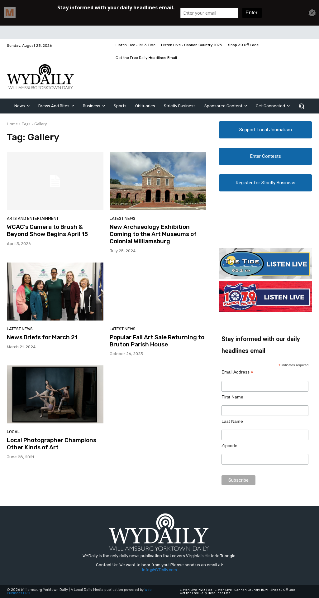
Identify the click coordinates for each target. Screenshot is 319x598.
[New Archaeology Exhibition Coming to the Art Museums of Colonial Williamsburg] (158, 181)
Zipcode (229, 445)
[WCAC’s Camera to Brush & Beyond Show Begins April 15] (55, 181)
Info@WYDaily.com (159, 569)
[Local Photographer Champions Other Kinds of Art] (55, 394)
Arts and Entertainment (33, 218)
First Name (232, 396)
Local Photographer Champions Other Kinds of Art (51, 443)
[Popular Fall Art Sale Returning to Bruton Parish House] (158, 292)
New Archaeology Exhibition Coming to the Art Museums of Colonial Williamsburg (153, 234)
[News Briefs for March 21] (55, 292)
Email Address (237, 372)
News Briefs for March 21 (42, 337)
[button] (301, 106)
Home (12, 124)
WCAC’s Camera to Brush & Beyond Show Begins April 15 (47, 230)
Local (13, 432)
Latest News (123, 218)
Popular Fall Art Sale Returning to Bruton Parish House (157, 341)
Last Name (232, 421)
